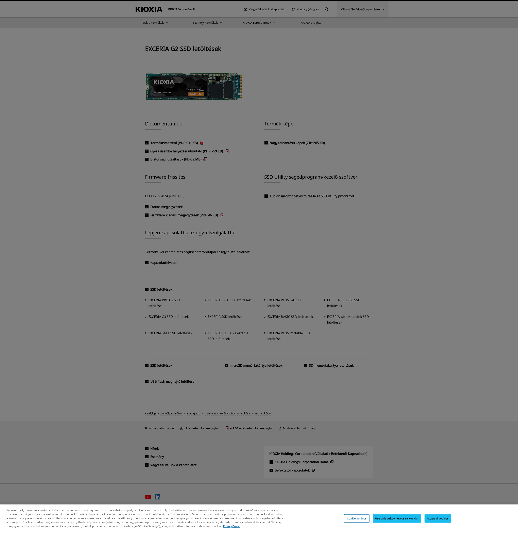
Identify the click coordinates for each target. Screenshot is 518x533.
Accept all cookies (438, 518)
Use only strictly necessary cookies (397, 518)
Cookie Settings (357, 518)
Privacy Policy (231, 526)
